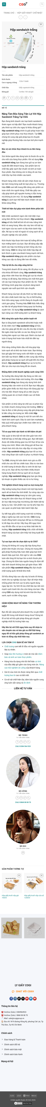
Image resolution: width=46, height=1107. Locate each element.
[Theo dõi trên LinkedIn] (31, 998)
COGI (14, 642)
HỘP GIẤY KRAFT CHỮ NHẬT (29, 13)
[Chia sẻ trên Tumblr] (31, 98)
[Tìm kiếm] (42, 4)
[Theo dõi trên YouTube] (35, 998)
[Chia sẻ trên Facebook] (9, 98)
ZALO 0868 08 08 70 (23, 802)
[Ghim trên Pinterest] (22, 98)
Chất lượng (9, 646)
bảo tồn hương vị (16, 654)
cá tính (38, 661)
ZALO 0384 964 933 (23, 746)
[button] (4, 4)
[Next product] (20, 17)
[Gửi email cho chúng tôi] (23, 853)
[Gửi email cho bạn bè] (17, 98)
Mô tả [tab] (4, 108)
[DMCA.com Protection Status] (23, 1103)
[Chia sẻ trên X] (13, 98)
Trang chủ (9, 13)
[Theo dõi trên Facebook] (17, 742)
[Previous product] (25, 17)
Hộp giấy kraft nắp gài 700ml (10, 896)
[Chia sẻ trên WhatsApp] (4, 98)
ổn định (27, 683)
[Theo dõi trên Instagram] (21, 742)
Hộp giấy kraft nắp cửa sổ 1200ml (34, 896)
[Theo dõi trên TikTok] (25, 742)
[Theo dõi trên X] (23, 998)
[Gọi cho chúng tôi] (28, 742)
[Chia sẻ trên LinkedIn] (26, 98)
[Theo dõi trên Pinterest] (27, 998)
